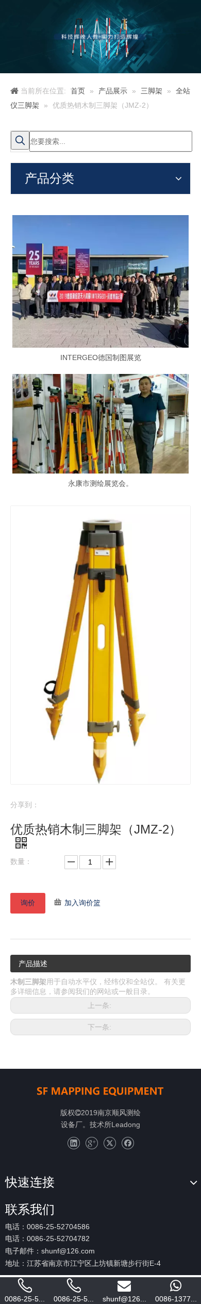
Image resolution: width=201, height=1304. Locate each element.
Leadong (125, 1124)
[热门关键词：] (20, 140)
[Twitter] (109, 1143)
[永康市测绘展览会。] (100, 424)
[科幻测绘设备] (100, 1090)
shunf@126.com (68, 1251)
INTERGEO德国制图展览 (100, 357)
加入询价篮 (82, 903)
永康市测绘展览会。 (100, 483)
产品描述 (33, 963)
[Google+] (91, 1143)
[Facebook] (127, 1143)
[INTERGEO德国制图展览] (100, 281)
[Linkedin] (73, 1143)
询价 (28, 903)
